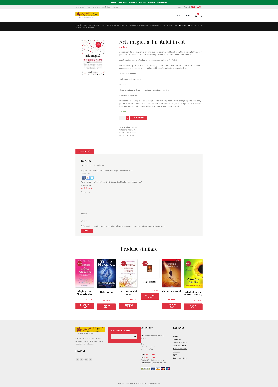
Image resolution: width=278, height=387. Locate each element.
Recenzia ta (86, 192)
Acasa (179, 16)
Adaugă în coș (138, 118)
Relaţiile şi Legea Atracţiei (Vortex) (85, 292)
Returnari (176, 352)
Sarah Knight (132, 132)
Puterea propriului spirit (128, 292)
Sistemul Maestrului (171, 291)
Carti (155, 25)
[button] (84, 177)
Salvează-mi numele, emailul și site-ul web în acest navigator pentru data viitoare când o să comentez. (124, 226)
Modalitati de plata (180, 342)
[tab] (84, 151)
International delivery (180, 358)
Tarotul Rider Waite (87, 27)
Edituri (162, 25)
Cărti (187, 16)
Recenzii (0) (84, 151)
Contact (176, 336)
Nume (84, 214)
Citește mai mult (84, 306)
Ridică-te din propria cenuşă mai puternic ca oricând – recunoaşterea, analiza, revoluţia (116, 25)
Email (84, 221)
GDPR (175, 355)
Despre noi (177, 339)
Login (179, 7)
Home (148, 25)
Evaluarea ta (86, 185)
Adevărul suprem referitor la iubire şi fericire (193, 294)
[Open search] (201, 16)
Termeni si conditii (179, 346)
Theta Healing (106, 292)
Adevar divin (172, 25)
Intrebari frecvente (180, 349)
